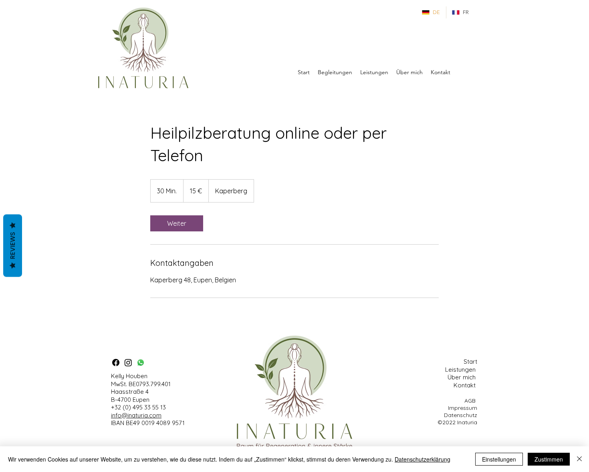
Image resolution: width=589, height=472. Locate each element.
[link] (176, 223)
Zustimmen (549, 459)
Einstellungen (499, 459)
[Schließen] (579, 459)
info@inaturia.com (136, 415)
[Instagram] (128, 362)
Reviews (12, 245)
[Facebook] (116, 362)
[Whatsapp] (140, 362)
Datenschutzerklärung (422, 459)
